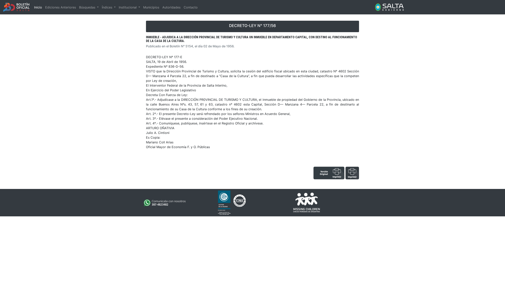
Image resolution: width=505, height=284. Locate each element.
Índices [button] (107, 7)
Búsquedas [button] (87, 7)
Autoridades (171, 7)
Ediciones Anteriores (60, 7)
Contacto (191, 7)
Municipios (151, 7)
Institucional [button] (128, 7)
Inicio (38, 7)
